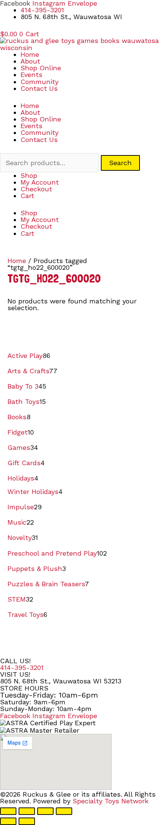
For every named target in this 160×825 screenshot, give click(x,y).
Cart (27, 196)
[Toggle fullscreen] (27, 811)
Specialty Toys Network (110, 801)
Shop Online (40, 68)
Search (120, 163)
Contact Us (39, 88)
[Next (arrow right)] (27, 821)
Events (31, 74)
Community (39, 82)
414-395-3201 (22, 667)
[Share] (45, 811)
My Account (39, 182)
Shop (28, 175)
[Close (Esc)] (64, 811)
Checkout (36, 189)
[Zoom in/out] (8, 811)
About (30, 61)
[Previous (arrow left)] (8, 821)
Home (29, 54)
